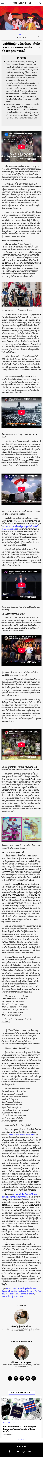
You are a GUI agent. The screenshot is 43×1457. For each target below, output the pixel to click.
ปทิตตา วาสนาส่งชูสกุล (21, 1362)
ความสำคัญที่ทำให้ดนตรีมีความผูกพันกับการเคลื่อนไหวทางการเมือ (19, 1196)
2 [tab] (22, 1439)
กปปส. (14, 1288)
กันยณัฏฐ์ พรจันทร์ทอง (22, 1326)
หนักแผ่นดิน (12, 1291)
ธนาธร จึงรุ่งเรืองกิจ (25, 1288)
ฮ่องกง (8, 1288)
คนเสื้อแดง (22, 1291)
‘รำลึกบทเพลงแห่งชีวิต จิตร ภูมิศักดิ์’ (22, 1134)
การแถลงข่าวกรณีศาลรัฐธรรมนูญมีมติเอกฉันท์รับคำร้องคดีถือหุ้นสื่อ (20, 528)
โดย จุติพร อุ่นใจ (7, 1434)
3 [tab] (24, 1439)
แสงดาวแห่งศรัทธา (27, 1293)
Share (39, 36)
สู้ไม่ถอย (15, 1296)
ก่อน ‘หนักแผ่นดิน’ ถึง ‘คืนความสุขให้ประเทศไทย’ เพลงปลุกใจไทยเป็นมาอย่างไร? (19, 1429)
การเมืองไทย (6, 1296)
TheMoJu (30, 1291)
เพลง (21, 1296)
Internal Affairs (10, 1423)
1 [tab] (19, 1439)
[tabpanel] (22, 1417)
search (40, 2)
